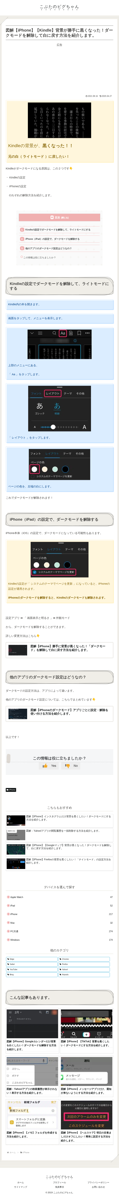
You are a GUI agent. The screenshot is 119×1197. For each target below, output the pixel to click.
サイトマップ (20, 1187)
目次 (57, 217)
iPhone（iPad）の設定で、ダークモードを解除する (52, 239)
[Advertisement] (59, 69)
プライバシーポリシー (98, 1182)
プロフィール (59, 1182)
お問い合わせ (98, 1187)
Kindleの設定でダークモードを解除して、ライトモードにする (57, 229)
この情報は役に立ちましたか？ (39, 257)
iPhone (12, 790)
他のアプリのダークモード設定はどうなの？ (48, 248)
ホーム (20, 1182)
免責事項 (59, 1187)
